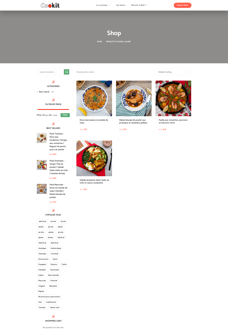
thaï (40, 302)
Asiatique (42, 248)
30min (41, 226)
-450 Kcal (42, 221)
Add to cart (106, 136)
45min (40, 237)
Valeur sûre (55, 307)
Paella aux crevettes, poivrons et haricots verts (173, 121)
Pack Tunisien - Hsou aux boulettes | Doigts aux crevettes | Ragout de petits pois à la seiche (58, 141)
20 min (53, 221)
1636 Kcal (42, 243)
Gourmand (54, 269)
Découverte (43, 259)
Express (54, 264)
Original (41, 286)
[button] (182, 5)
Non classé (46, 92)
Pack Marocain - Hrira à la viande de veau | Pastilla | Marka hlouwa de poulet (58, 191)
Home (99, 41)
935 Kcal (61, 237)
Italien (41, 275)
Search (66, 72)
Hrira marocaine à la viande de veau (94, 121)
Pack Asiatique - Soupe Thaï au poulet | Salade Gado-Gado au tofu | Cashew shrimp (59, 167)
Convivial (54, 253)
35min (60, 226)
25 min (63, 221)
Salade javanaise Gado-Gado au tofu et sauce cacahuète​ (94, 181)
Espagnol (42, 264)
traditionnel (51, 302)
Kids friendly (53, 275)
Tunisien (42, 307)
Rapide (41, 291)
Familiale (42, 269)
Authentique (56, 248)
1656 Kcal (54, 243)
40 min (41, 232)
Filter (65, 115)
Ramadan (53, 286)
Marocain (42, 280)
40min (51, 232)
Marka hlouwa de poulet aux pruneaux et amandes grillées (133, 121)
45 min (60, 232)
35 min (50, 226)
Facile (64, 264)
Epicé (55, 259)
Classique (42, 253)
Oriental (53, 280)
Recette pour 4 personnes (49, 296)
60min (50, 237)
